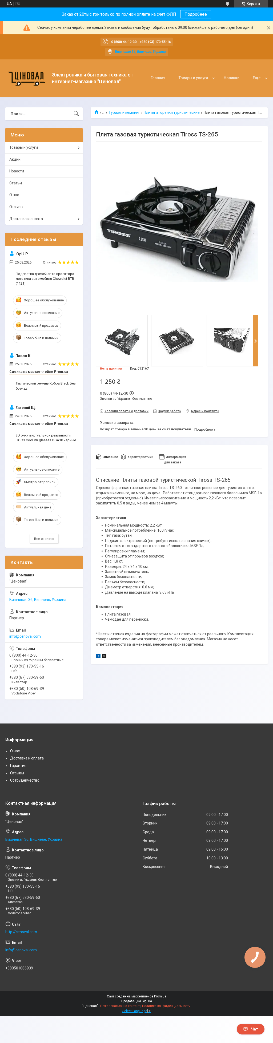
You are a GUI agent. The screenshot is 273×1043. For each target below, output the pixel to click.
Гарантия (18, 765)
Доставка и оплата (26, 219)
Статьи (15, 183)
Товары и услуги (193, 78)
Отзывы (16, 207)
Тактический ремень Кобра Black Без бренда (46, 385)
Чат (254, 1029)
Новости (16, 171)
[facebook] (98, 657)
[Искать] (76, 113)
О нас (14, 195)
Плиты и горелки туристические (172, 112)
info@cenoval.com (25, 636)
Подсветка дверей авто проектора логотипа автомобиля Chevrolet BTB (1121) (45, 278)
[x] (104, 657)
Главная (158, 78)
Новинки (231, 78)
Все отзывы (44, 539)
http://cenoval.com (21, 932)
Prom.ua (160, 996)
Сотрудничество (24, 780)
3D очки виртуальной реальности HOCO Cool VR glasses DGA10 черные (46, 437)
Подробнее (195, 14)
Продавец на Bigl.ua (136, 1001)
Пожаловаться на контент (120, 1006)
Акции (15, 159)
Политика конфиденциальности (166, 1006)
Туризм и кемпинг (124, 112)
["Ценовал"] (26, 78)
